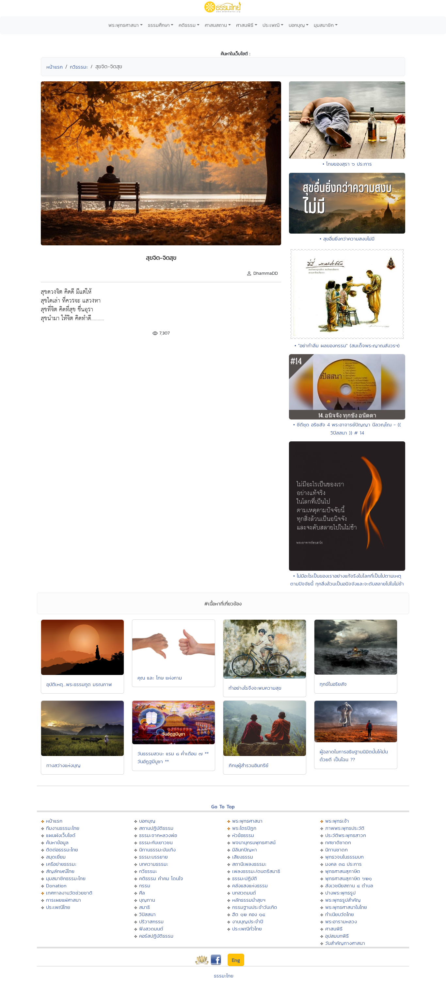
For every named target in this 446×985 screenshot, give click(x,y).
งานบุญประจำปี (247, 921)
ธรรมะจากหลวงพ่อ (158, 835)
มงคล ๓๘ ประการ (343, 864)
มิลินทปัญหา (244, 849)
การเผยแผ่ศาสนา (63, 899)
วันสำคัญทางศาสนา (345, 943)
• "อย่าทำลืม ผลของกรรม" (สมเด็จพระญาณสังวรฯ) (347, 345)
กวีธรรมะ (79, 66)
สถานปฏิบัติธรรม (156, 828)
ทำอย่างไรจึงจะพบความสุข (255, 687)
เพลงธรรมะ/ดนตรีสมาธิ (256, 871)
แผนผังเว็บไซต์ (60, 835)
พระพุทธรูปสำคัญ (343, 899)
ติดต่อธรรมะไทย (62, 849)
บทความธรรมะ (153, 864)
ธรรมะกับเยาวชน (156, 842)
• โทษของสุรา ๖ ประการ (347, 163)
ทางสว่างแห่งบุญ (63, 765)
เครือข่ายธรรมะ (61, 864)
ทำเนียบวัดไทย (339, 914)
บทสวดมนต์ (244, 892)
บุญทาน (147, 899)
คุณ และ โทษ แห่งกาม (159, 677)
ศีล (142, 892)
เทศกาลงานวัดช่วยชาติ (69, 892)
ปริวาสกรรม (151, 921)
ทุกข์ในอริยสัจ (333, 684)
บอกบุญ (297, 25)
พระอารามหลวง (341, 921)
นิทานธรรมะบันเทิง (157, 849)
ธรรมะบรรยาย (153, 856)
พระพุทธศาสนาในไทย (346, 907)
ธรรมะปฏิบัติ (244, 878)
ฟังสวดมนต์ (151, 928)
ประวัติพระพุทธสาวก (345, 835)
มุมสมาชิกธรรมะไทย (66, 878)
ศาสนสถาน (216, 25)
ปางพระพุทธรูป (340, 892)
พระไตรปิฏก (244, 828)
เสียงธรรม (242, 856)
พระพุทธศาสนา (123, 25)
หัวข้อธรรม (243, 835)
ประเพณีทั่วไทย (247, 928)
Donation (56, 885)
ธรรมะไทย (223, 975)
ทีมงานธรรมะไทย (62, 828)
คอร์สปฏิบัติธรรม (156, 935)
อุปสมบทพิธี (337, 935)
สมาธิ (144, 907)
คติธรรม (187, 25)
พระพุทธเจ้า (337, 820)
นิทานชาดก (336, 849)
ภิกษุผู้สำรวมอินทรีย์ (248, 765)
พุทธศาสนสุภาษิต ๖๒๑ (348, 878)
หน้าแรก (54, 66)
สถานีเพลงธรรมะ (249, 864)
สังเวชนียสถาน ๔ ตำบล (349, 885)
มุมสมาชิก (324, 25)
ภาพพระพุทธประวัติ (344, 828)
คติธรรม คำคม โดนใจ (161, 878)
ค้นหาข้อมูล (57, 842)
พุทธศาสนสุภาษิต (342, 871)
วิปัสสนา (147, 914)
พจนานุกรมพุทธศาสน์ (254, 842)
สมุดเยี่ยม (56, 856)
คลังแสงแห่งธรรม (250, 885)
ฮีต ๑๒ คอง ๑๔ (248, 914)
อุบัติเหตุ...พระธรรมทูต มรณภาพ (79, 684)
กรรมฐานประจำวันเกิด (254, 907)
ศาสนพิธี (244, 25)
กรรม (144, 885)
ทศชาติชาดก (338, 842)
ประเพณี (271, 25)
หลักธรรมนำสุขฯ (248, 899)
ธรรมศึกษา (159, 25)
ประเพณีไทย (58, 907)
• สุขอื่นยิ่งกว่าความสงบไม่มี (347, 238)
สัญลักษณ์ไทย (60, 871)
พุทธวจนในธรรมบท (344, 856)
